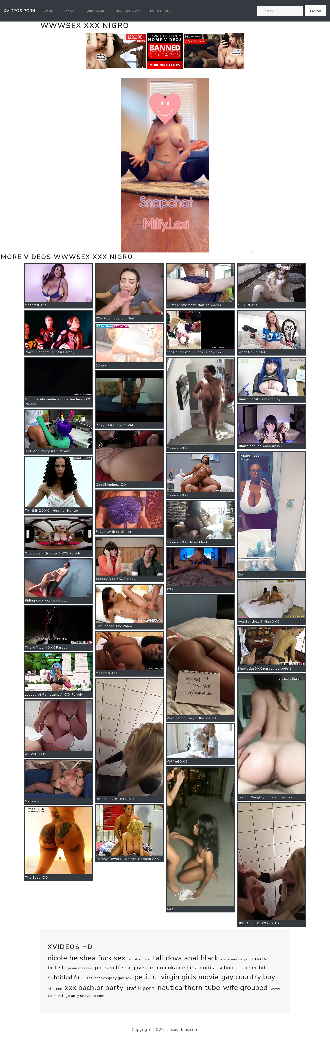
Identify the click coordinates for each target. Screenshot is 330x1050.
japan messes (80, 968)
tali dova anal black (185, 958)
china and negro (235, 959)
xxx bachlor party (94, 987)
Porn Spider (160, 11)
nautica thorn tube (189, 987)
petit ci (146, 977)
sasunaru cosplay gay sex (109, 978)
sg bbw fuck (139, 959)
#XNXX (69, 11)
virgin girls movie (189, 977)
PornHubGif (95, 11)
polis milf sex (113, 967)
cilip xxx (55, 988)
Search (315, 11)
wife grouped (245, 987)
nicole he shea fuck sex (86, 958)
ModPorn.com (127, 11)
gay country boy (248, 977)
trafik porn (140, 988)
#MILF (48, 11)
